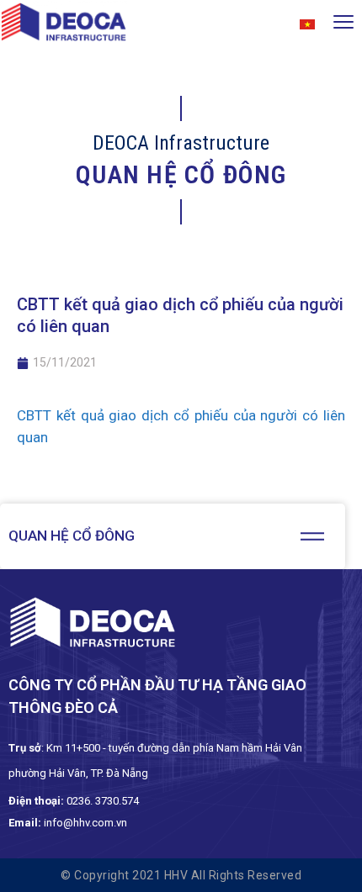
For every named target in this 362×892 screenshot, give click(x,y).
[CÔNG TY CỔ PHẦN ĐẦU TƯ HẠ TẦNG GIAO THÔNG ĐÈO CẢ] (63, 25)
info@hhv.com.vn (85, 822)
